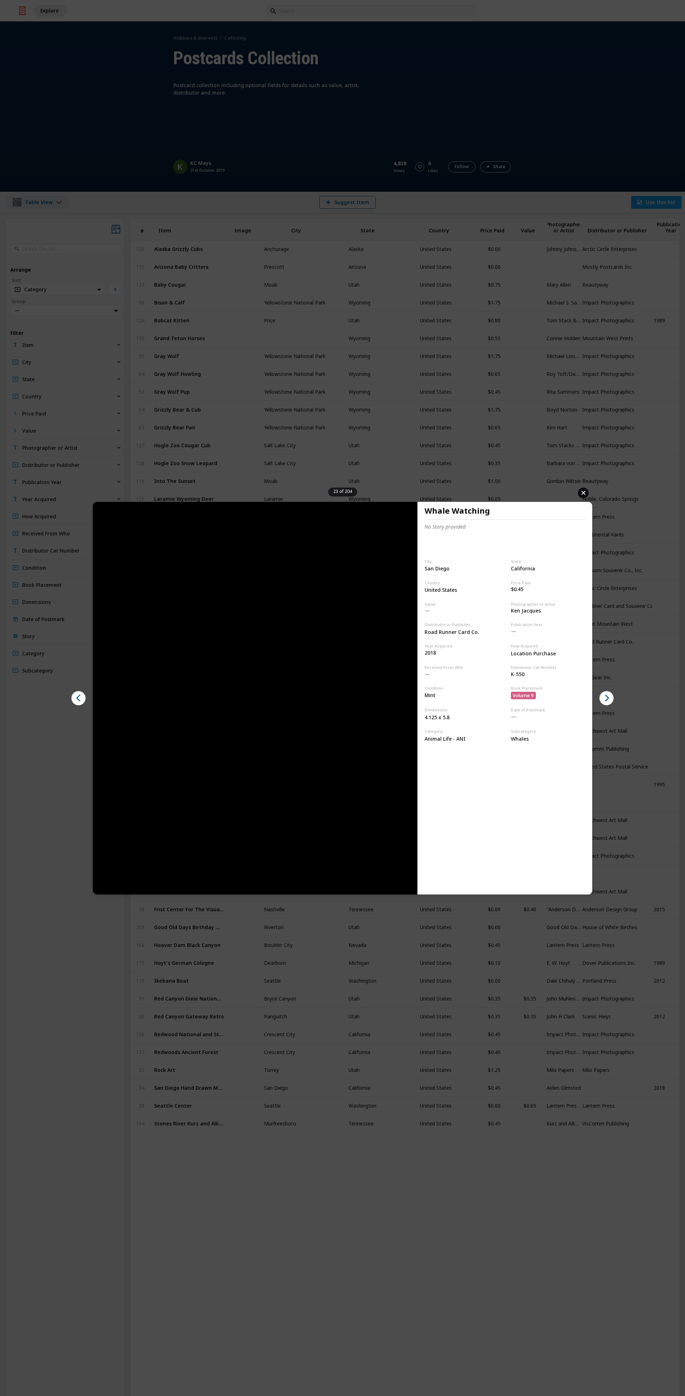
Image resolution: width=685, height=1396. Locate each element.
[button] (78, 698)
